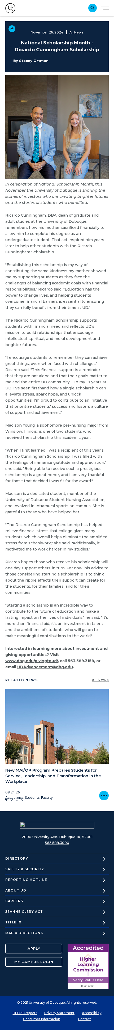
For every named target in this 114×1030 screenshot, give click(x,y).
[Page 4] (22, 799)
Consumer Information (41, 1019)
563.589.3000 (57, 842)
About (15, 890)
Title (13, 922)
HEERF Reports (25, 1013)
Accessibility (92, 1013)
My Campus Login (33, 962)
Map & (24, 933)
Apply (34, 948)
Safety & (24, 869)
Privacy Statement (59, 1013)
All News (76, 32)
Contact (84, 1019)
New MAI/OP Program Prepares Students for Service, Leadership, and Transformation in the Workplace (53, 776)
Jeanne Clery (24, 912)
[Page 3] (17, 799)
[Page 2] (12, 799)
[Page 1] (6, 799)
